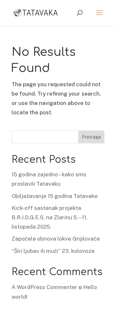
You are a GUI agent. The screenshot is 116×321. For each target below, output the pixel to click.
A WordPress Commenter (44, 287)
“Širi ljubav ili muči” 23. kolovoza (53, 251)
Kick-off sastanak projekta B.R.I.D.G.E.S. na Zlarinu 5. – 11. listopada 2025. (50, 217)
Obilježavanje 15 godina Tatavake (55, 196)
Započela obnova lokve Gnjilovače (56, 238)
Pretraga (91, 137)
